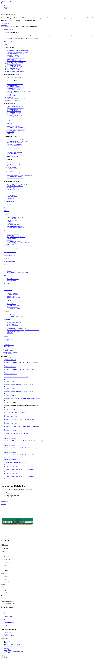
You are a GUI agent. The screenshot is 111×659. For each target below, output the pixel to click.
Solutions (6, 211)
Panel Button (4, 25)
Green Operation (11, 324)
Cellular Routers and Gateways (15, 106)
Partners (6, 258)
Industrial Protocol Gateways (14, 112)
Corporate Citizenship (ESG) (12, 644)
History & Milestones (12, 294)
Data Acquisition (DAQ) (13, 88)
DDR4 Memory (8, 353)
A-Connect (7, 346)
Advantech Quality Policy (10, 255)
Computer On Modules (13, 55)
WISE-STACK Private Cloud (14, 145)
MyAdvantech (7, 7)
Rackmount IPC (11, 133)
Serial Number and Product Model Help (17, 272)
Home (5, 349)
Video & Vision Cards (13, 156)
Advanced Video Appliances (14, 152)
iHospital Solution (11, 163)
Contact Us (8, 642)
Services (6, 245)
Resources (9, 271)
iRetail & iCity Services (13, 234)
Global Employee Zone (13, 314)
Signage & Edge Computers (14, 189)
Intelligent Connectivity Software (15, 115)
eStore (5, 343)
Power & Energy (11, 95)
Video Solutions (11, 244)
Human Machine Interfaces (14, 92)
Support (6, 264)
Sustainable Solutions (12, 325)
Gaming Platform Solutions (14, 64)
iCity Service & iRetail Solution (15, 186)
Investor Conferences (12, 307)
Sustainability (7, 319)
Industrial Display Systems (14, 65)
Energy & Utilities (11, 220)
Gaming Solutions (11, 238)
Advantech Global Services (10, 249)
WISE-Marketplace (9, 345)
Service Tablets (11, 195)
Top (3, 655)
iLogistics (9, 240)
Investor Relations (8, 300)
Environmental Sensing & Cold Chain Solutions (19, 175)
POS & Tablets (11, 187)
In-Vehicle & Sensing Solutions (15, 178)
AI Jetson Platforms (12, 153)
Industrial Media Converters (14, 111)
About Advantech (8, 290)
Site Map (6, 648)
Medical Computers (12, 165)
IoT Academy (7, 283)
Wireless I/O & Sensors (13, 100)
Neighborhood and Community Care (16, 328)
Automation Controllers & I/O (15, 84)
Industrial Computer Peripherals (15, 127)
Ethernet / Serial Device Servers (15, 108)
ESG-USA (10, 333)
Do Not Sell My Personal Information (13, 651)
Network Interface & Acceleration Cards (17, 141)
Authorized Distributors (9, 261)
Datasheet (3, 504)
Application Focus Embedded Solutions (17, 52)
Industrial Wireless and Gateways (15, 114)
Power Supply (10, 204)
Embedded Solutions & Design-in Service (18, 218)
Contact (6, 340)
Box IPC (9, 123)
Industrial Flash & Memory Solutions (16, 66)
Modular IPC (10, 132)
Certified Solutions (12, 85)
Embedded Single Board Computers (16, 61)
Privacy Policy (7, 650)
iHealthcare (10, 223)
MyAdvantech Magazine (13, 297)
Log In (11, 5)
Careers (6, 336)
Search (5, 8)
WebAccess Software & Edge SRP (16, 98)
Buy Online (8, 632)
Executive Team (11, 296)
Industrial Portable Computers (14, 176)
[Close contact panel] (1, 610)
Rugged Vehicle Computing (14, 235)
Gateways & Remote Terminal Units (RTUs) (18, 91)
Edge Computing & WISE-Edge (15, 217)
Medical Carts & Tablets (13, 164)
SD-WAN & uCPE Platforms (14, 144)
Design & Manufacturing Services (16, 237)
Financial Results (11, 304)
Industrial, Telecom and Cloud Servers (17, 139)
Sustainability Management (14, 322)
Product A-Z (7, 207)
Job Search (10, 339)
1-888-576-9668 (9, 635)
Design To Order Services (10, 252)
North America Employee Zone (15, 316)
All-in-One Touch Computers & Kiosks (17, 184)
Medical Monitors (11, 167)
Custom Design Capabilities (14, 77)
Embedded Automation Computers (16, 89)
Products (6, 44)
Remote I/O (10, 97)
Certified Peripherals (9, 201)
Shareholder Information (13, 308)
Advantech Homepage (6, 1)
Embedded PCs (11, 59)
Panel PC (9, 94)
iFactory (9, 221)
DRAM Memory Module (10, 352)
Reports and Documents (13, 331)
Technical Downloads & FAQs (11, 268)
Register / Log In (8, 29)
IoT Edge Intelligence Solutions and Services (18, 242)
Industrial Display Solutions (14, 241)
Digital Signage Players (13, 56)
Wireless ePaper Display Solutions (16, 71)
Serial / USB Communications (15, 116)
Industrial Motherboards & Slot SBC (16, 129)
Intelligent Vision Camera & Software (16, 155)
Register (6, 5)
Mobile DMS (10, 198)
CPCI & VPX (10, 124)
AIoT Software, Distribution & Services (17, 50)
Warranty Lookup (11, 280)
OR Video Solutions (12, 168)
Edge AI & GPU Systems (13, 126)
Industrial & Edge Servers (13, 224)
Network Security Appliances (14, 142)
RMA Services (7, 275)
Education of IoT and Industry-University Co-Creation (21, 327)
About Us (6, 287)
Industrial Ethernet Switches (14, 109)
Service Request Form (13, 279)
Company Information (13, 293)
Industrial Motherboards (13, 68)
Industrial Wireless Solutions (14, 69)
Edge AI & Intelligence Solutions (15, 58)
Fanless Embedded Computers (15, 62)
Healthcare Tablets (12, 196)
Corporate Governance (13, 305)
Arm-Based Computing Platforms (15, 53)
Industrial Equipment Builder (14, 226)
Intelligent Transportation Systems (16, 130)
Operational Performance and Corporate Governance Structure (23, 330)
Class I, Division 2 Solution (14, 87)
